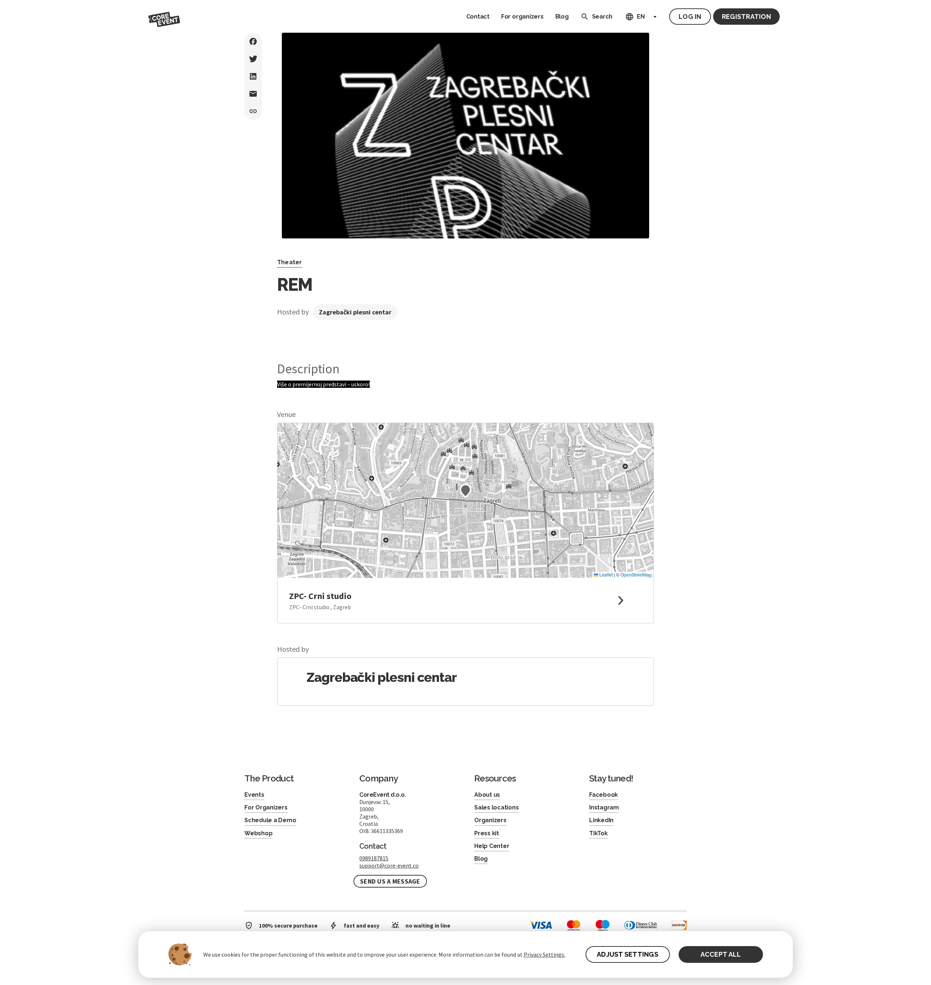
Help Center (491, 846)
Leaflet (605, 574)
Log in (690, 16)
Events (254, 794)
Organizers (490, 820)
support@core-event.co (389, 865)
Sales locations (496, 807)
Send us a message (390, 881)
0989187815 (373, 858)
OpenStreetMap (636, 574)
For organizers (522, 16)
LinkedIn (601, 820)
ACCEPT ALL (720, 954)
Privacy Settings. (544, 954)
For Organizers (266, 807)
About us (487, 794)
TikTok (598, 833)
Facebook (603, 794)
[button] (465, 490)
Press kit (486, 833)
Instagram (604, 807)
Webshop (258, 833)
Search (602, 16)
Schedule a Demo (270, 820)
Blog (562, 16)
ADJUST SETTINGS (627, 954)
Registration (746, 16)
